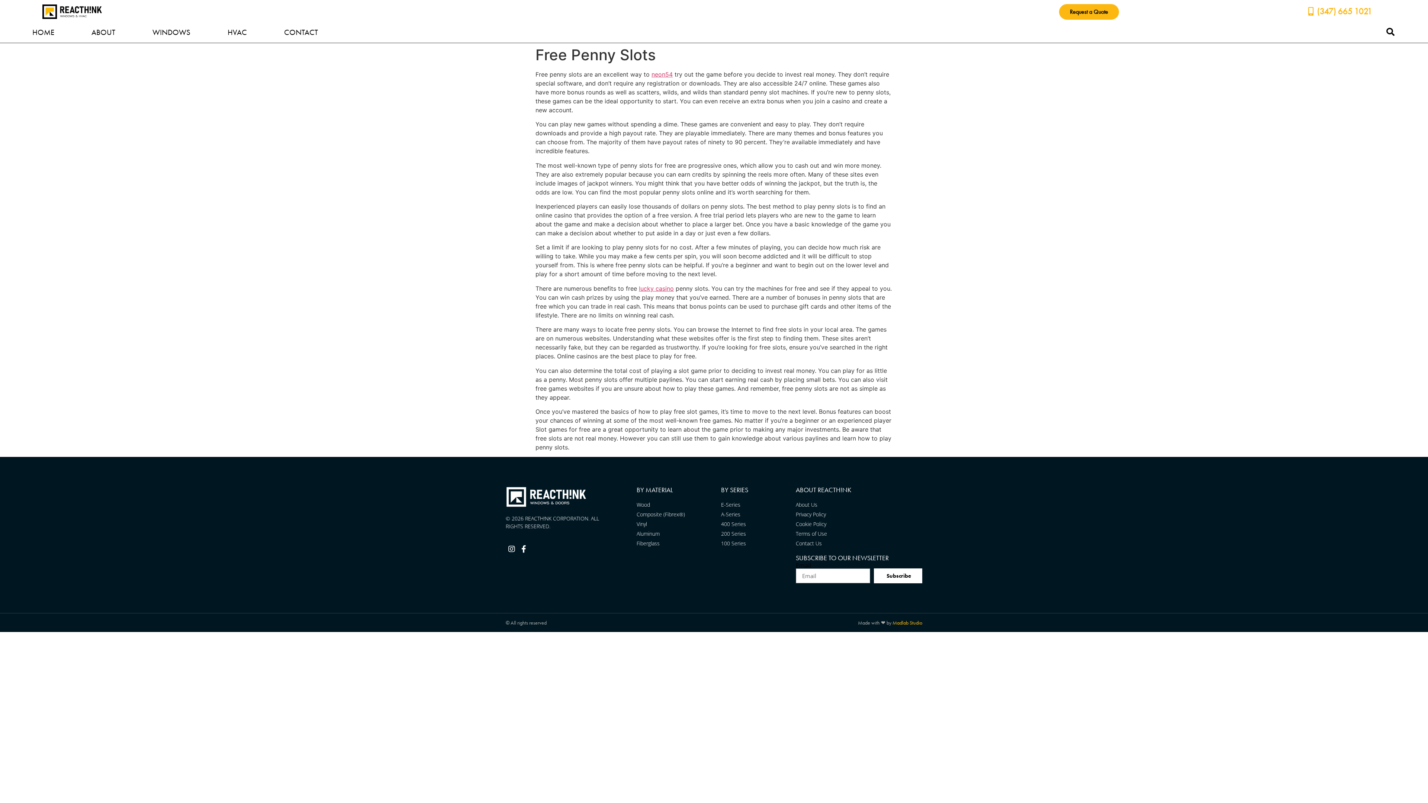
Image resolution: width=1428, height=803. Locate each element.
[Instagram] (512, 549)
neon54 (662, 74)
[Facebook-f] (524, 549)
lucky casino (656, 288)
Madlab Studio (907, 622)
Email (803, 565)
